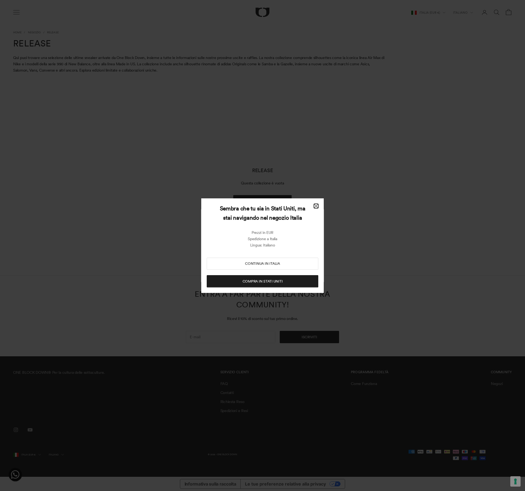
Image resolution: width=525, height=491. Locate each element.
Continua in (262, 263)
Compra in (263, 281)
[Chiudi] (316, 206)
